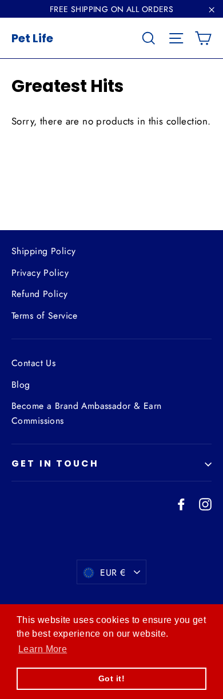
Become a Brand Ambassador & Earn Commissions (86, 413)
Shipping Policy (43, 251)
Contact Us (33, 362)
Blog (20, 384)
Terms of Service (44, 315)
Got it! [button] (111, 678)
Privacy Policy (40, 272)
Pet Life (32, 38)
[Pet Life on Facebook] (181, 503)
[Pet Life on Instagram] (205, 503)
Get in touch (55, 463)
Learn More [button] (42, 649)
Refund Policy (39, 293)
